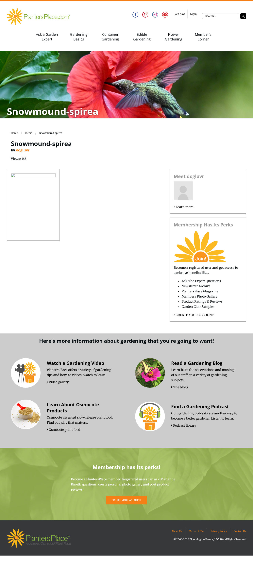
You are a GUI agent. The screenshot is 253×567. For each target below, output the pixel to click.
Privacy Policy (219, 531)
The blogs (180, 387)
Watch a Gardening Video (75, 363)
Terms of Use (196, 531)
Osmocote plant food (64, 430)
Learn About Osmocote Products (73, 407)
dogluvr (22, 150)
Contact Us (240, 531)
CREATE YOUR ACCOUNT (194, 315)
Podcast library (184, 425)
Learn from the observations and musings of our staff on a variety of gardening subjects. (203, 375)
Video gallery (58, 382)
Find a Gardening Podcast (200, 406)
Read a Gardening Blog (196, 363)
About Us (177, 531)
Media (28, 132)
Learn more (184, 207)
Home (14, 132)
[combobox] (220, 16)
